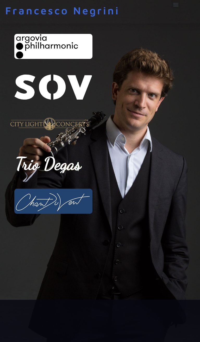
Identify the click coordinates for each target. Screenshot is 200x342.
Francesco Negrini (62, 10)
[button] (175, 4)
